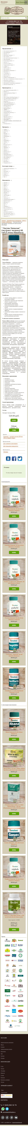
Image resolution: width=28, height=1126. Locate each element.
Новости (3, 1073)
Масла (5, 169)
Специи (5, 174)
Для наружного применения (9, 70)
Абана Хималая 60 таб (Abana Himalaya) (14, 732)
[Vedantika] (14, 952)
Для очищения (6, 56)
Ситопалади (6, 158)
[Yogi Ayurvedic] (20, 1007)
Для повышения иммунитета (10, 446)
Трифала (5, 129)
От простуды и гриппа (8, 60)
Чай (4, 176)
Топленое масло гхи (7, 209)
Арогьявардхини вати (8, 155)
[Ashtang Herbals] (20, 982)
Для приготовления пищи (8, 84)
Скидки (2, 1056)
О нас (2, 1066)
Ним (5, 137)
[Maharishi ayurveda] (7, 1023)
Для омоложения (7, 59)
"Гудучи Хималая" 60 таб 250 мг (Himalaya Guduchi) (14, 618)
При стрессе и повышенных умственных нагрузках (13, 78)
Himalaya (5, 452)
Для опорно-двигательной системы (10, 57)
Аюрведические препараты (9, 168)
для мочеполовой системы (8, 81)
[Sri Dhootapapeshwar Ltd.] (14, 947)
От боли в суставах (7, 63)
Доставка (3, 1070)
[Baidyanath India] (7, 957)
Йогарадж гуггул (7, 144)
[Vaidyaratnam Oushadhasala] (20, 972)
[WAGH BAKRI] (20, 1012)
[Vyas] (7, 1002)
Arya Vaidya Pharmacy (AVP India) (10, 98)
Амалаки (5, 141)
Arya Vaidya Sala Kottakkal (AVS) (10, 90)
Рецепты (3, 1077)
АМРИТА (5, 109)
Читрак (5, 210)
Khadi (5, 95)
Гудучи (5, 139)
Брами (5, 132)
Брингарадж (6, 161)
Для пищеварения (7, 52)
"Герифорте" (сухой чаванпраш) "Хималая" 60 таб (14, 691)
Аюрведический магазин (17, 1122)
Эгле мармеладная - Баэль (8, 213)
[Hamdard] (20, 997)
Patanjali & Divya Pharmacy (9, 112)
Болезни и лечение (5, 1079)
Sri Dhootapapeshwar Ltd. (8, 102)
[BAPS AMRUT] (7, 982)
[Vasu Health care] (7, 1012)
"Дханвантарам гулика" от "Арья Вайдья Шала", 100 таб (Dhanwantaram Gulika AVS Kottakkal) (14, 806)
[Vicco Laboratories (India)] (7, 962)
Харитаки (5, 182)
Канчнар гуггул (7, 151)
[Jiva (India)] (7, 992)
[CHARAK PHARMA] (7, 977)
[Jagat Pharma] (14, 962)
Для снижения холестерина (10, 443)
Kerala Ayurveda (7, 123)
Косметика (6, 175)
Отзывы (2, 1058)
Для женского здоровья (8, 55)
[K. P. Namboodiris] (20, 957)
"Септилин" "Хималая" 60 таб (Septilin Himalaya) (14, 655)
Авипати (5, 148)
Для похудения (6, 69)
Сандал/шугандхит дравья (8, 199)
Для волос (5, 62)
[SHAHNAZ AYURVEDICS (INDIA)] (14, 1002)
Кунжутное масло (7, 200)
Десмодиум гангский (8, 211)
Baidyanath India (7, 108)
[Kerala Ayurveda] (14, 1023)
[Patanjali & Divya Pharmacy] (14, 987)
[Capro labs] (7, 997)
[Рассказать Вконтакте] (8, 460)
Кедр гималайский (7, 207)
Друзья (2, 1082)
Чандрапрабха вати (7, 154)
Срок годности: (12, 920)
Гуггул (5, 196)
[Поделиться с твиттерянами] (20, 460)
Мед (4, 204)
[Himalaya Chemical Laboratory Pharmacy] (7, 1007)
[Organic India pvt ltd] (20, 952)
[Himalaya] (20, 977)
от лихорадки (6, 73)
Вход (17, 2)
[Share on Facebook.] (14, 460)
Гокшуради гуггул (7, 162)
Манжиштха (6, 216)
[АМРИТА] (20, 987)
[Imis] (14, 997)
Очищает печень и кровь (8, 64)
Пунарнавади (6, 140)
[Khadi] (14, 972)
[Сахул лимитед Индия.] (7, 967)
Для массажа (6, 76)
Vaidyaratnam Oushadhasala (9, 104)
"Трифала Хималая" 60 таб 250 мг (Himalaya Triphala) (14, 509)
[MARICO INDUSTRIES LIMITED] (14, 957)
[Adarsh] (14, 982)
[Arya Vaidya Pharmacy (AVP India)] (14, 942)
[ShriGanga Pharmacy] (14, 992)
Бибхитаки (6, 202)
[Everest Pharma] (20, 942)
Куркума (5, 146)
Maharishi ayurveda (7, 116)
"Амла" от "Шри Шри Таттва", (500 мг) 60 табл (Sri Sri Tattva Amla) (14, 916)
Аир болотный (6, 195)
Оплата (2, 1068)
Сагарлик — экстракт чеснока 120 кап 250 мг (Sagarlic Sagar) (13, 437)
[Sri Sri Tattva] (20, 947)
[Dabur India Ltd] (7, 972)
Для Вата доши (6, 67)
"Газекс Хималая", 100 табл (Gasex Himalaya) (14, 843)
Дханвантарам (6, 136)
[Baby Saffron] (14, 1007)
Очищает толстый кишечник (9, 77)
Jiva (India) (6, 115)
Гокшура (5, 193)
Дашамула (6, 134)
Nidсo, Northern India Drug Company (11, 97)
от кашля (5, 66)
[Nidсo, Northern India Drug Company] (7, 947)
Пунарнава (6, 206)
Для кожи (5, 53)
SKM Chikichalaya (7, 118)
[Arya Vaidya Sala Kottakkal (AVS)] (7, 942)
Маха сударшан (6, 157)
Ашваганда (6, 130)
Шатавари (6, 133)
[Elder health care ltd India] (14, 967)
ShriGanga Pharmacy (7, 105)
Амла (5, 143)
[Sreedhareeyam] (17, 1028)
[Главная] (14, 14)
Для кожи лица (6, 74)
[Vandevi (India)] (14, 977)
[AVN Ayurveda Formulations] (20, 992)
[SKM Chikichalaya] (14, 1018)
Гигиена (5, 172)
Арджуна (5, 150)
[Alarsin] (20, 962)
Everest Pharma (6, 106)
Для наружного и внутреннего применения (12, 83)
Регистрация (23, 2)
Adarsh (5, 94)
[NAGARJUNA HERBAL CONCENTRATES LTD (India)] (7, 952)
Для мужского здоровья (8, 80)
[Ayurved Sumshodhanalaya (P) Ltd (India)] (14, 1012)
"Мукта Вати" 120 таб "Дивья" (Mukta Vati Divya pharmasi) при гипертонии (14, 769)
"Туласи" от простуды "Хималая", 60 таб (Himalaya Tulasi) (14, 582)
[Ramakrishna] (11, 1028)
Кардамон (5, 189)
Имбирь (5, 185)
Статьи (2, 1075)
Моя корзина (4, 1)
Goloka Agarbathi (7, 111)
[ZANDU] (20, 1002)
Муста (5, 203)
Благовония (6, 71)
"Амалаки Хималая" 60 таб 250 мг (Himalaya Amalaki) (14, 546)
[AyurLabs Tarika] (20, 967)
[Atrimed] (7, 987)
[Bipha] (7, 1018)
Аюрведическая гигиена (6, 1049)
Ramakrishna (6, 101)
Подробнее (10, 42)
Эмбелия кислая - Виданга (8, 214)
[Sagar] (20, 1023)
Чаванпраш (6, 147)
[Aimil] (20, 1018)
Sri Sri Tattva (6, 113)
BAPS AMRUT (6, 119)
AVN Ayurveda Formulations (9, 99)
